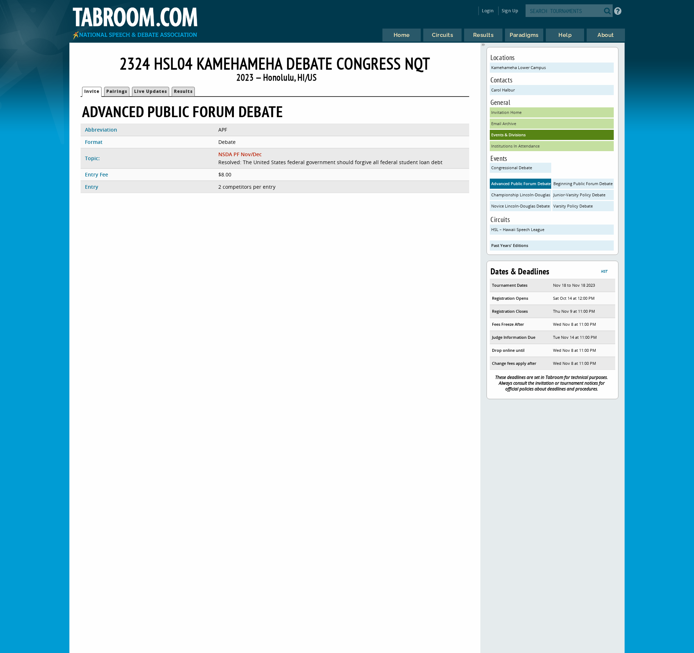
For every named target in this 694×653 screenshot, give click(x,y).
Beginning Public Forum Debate (583, 183)
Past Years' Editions (509, 245)
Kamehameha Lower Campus (518, 67)
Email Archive (503, 123)
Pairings (116, 91)
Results (183, 91)
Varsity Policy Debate (573, 206)
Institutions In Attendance (515, 146)
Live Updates (150, 91)
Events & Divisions (508, 134)
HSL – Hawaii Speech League (517, 229)
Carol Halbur (503, 90)
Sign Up (510, 11)
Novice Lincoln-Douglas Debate (520, 206)
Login (488, 11)
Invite (91, 91)
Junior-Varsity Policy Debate (579, 194)
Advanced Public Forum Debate (521, 183)
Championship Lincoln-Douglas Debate (521, 194)
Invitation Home (506, 112)
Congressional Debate (511, 167)
